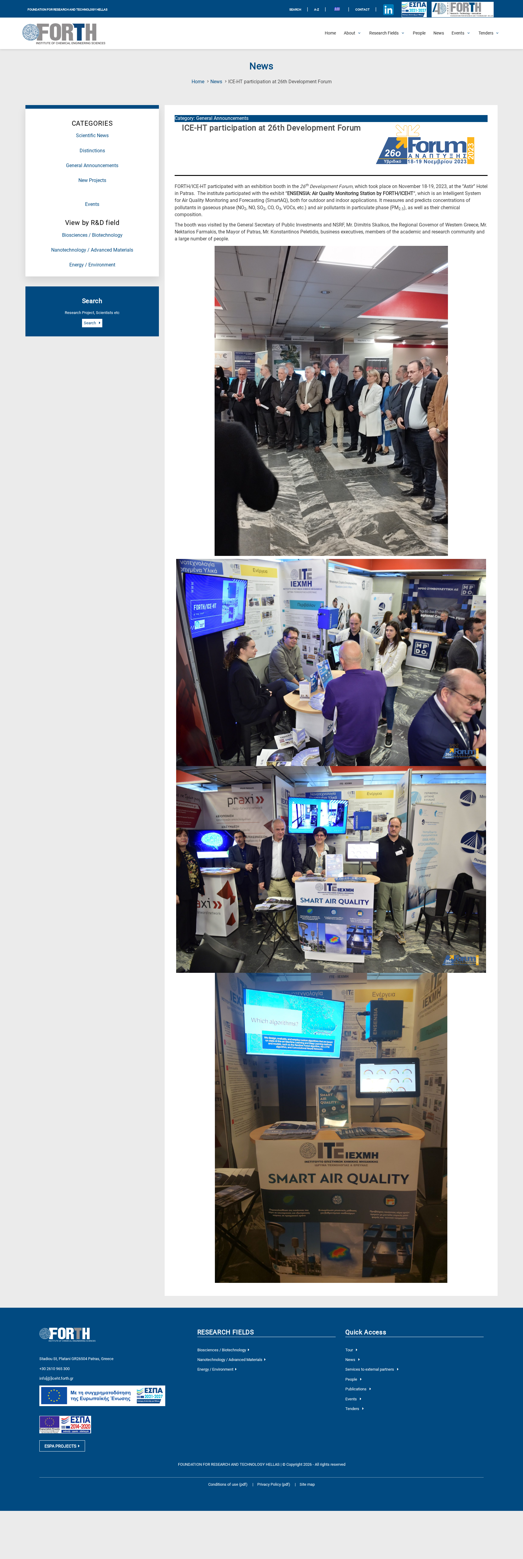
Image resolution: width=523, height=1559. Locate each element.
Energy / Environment (92, 265)
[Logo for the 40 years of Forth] (462, 9)
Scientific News (92, 135)
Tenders (352, 1408)
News (216, 81)
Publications (356, 1389)
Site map (307, 1484)
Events (92, 204)
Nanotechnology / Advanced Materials (92, 250)
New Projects (92, 180)
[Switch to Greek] (337, 9)
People (351, 1379)
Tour (349, 1350)
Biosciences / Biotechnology (92, 235)
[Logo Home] (68, 33)
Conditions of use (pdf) (228, 1484)
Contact (362, 10)
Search (90, 323)
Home (198, 81)
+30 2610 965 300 (54, 1368)
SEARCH (295, 10)
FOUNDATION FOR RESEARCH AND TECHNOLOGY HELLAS (67, 10)
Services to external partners (370, 1369)
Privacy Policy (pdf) (274, 1484)
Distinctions (92, 151)
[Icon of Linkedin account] (388, 9)
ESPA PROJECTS (60, 1446)
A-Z (316, 10)
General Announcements (92, 165)
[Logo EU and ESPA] (414, 9)
